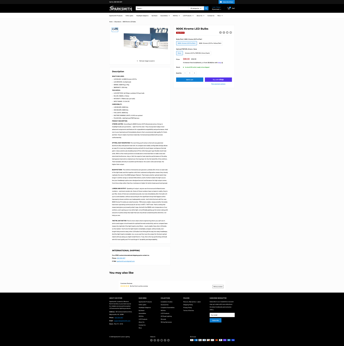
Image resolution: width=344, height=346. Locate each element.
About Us (199, 15)
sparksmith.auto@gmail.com (126, 261)
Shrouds (163, 319)
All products (117, 21)
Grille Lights (129, 15)
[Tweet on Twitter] (227, 32)
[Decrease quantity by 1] (185, 73)
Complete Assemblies (168, 307)
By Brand (154, 15)
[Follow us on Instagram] (155, 340)
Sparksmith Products (115, 15)
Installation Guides (166, 302)
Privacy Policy (187, 307)
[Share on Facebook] (220, 32)
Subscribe (215, 320)
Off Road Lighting (166, 316)
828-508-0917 (121, 258)
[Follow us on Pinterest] (158, 340)
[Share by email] (230, 32)
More (219, 15)
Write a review (218, 286)
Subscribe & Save (228, 2)
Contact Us (210, 15)
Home (111, 21)
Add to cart (189, 79)
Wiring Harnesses (166, 322)
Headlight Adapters (142, 15)
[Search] (206, 8)
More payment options (218, 84)
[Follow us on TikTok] (165, 340)
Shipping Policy (188, 304)
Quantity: (179, 73)
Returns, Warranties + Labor (192, 302)
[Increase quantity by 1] (194, 73)
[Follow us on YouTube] (161, 340)
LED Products (187, 15)
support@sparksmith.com (122, 320)
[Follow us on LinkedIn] (168, 340)
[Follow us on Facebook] (151, 340)
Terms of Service (188, 310)
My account (216, 9)
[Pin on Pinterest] (224, 32)
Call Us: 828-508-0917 (115, 2)
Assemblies (164, 15)
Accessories (165, 304)
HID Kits (175, 15)
